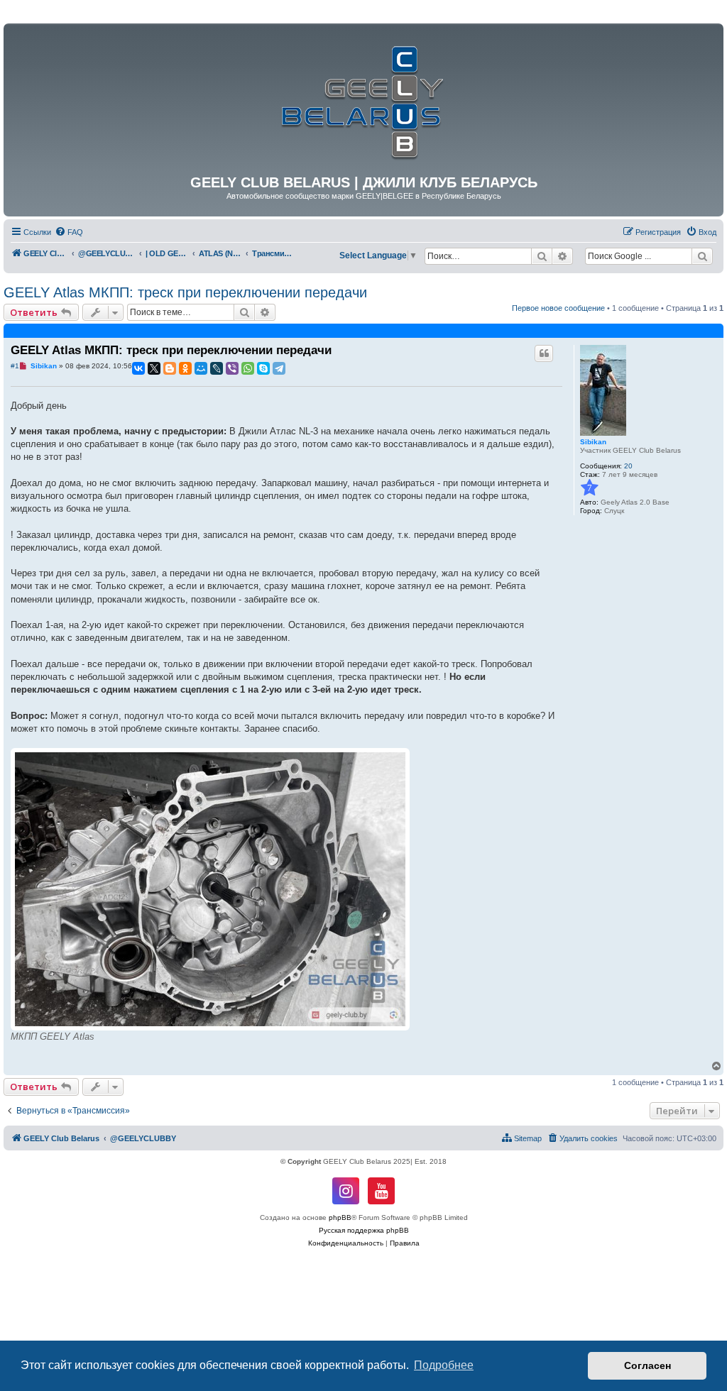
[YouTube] (381, 1190)
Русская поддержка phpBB (364, 1230)
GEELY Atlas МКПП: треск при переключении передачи (185, 292)
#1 (15, 366)
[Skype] (263, 368)
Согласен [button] (647, 1365)
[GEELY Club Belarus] (363, 99)
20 (628, 466)
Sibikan (593, 442)
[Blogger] (169, 368)
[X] (154, 368)
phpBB (340, 1217)
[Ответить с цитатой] (544, 353)
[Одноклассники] (185, 368)
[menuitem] (69, 232)
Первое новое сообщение (558, 308)
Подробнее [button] (444, 1365)
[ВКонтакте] (138, 368)
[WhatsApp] (247, 368)
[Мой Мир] (201, 368)
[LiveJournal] (216, 368)
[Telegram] (279, 368)
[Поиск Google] (702, 256)
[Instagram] (345, 1190)
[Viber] (232, 368)
